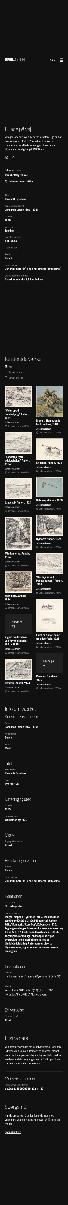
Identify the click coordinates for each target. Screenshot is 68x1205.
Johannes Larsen (14, 209)
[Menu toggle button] (61, 60)
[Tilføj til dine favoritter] (13, 157)
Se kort (39, 279)
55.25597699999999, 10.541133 (24, 1088)
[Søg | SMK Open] (15, 60)
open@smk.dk (13, 1132)
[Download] (7, 157)
